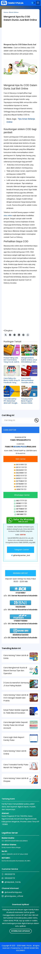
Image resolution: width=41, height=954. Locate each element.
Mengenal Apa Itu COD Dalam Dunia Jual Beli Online (20, 18)
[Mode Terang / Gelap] (33, 3)
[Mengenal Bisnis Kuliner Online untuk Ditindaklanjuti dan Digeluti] (29, 350)
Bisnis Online (13, 12)
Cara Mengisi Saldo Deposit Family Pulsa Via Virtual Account (15, 725)
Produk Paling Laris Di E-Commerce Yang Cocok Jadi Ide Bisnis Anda (12, 360)
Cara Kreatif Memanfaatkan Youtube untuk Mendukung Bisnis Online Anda (28, 380)
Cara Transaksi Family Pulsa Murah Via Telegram (15, 766)
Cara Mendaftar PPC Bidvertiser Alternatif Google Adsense (10, 401)
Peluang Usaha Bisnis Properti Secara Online (27, 401)
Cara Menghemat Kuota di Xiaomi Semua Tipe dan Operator (15, 670)
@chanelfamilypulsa (13, 892)
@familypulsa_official (14, 896)
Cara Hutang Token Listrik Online (14, 752)
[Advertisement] (20, 34)
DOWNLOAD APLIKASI (20, 931)
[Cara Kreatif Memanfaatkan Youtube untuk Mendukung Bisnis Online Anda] (29, 370)
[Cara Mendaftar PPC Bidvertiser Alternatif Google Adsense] (12, 391)
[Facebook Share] (10, 335)
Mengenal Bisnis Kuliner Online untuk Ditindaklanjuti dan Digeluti (29, 360)
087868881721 (21, 512)
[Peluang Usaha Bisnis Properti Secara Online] (29, 391)
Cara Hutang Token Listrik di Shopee (15, 779)
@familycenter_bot (21, 555)
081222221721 (10, 874)
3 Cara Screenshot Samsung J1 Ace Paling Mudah (16, 684)
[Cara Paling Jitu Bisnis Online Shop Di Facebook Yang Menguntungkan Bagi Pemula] (12, 370)
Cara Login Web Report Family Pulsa (13, 738)
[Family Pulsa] (12, 3)
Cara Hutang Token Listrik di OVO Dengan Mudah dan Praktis (15, 698)
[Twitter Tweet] (6, 335)
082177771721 (21, 501)
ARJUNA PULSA (20, 446)
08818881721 (22, 514)
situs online (8, 215)
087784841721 (21, 509)
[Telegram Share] (15, 335)
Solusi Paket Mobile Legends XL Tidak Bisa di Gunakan (15, 711)
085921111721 (21, 506)
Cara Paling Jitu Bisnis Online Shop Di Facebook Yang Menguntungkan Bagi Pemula (12, 380)
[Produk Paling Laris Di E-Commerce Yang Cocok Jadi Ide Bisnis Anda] (12, 350)
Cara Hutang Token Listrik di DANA (15, 657)
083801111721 (21, 503)
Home (6, 12)
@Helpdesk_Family (13, 882)
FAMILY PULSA (26, 945)
